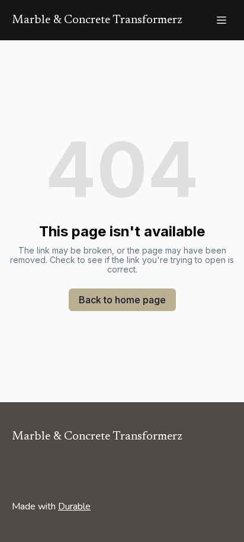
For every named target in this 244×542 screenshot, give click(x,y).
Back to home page (122, 300)
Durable (74, 506)
